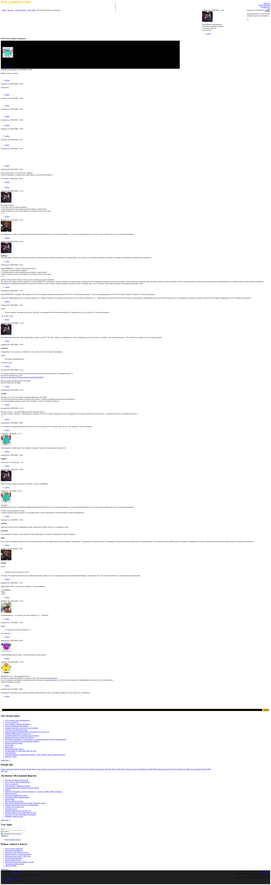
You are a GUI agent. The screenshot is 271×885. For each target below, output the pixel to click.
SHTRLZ (266, 873)
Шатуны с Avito (11, 756)
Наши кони (100, 769)
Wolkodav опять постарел (14, 816)
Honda (204, 769)
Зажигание (166, 769)
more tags (4, 771)
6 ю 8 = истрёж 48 (11, 722)
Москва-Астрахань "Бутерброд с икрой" (19, 862)
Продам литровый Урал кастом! (16, 726)
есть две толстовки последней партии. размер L (22, 741)
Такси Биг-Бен (10, 753)
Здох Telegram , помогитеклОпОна (17, 724)
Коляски (135, 769)
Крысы (129, 769)
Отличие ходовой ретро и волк (16, 730)
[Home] (16, 3)
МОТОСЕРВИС (11, 866)
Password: (5, 831)
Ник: (3, 829)
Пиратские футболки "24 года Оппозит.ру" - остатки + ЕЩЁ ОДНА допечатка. (33, 792)
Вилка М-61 (9, 745)
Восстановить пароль (13, 839)
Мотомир (108, 769)
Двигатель (174, 769)
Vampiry (8, 790)
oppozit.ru (198, 769)
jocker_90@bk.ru (51, 680)
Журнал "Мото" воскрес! (14, 801)
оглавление (15, 873)
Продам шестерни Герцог (14, 749)
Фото (33, 769)
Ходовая (23, 769)
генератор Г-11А (11, 809)
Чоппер (16, 769)
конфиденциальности (14, 879)
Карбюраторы (144, 769)
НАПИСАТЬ (265, 7)
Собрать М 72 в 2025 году (14, 807)
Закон (159, 769)
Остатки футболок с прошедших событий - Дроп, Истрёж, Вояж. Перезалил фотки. (35, 755)
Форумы (10, 10)
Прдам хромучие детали (14, 743)
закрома (8, 877)
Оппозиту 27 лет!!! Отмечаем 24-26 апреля (20, 814)
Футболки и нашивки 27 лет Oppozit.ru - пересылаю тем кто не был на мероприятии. (35, 739)
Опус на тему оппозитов (14, 848)
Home (4, 10)
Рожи (65, 769)
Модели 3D (116, 769)
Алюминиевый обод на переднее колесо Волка (22, 735)
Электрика (9, 769)
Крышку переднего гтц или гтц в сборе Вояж (21, 728)
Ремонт (74, 769)
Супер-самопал (41, 769)
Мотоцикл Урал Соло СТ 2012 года (18, 856)
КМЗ (151, 769)
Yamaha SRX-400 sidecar (13, 858)
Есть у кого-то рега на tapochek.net (17, 720)
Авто (192, 769)
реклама (8, 881)
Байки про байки (184, 769)
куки (39, 875)
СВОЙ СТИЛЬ (20, 10)
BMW (209, 769)
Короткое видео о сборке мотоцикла (18, 854)
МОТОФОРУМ (264, 5)
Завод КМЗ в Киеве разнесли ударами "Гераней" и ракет (25, 803)
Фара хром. (9, 747)
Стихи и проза (52, 769)
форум (17, 871)
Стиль (60, 769)
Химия (28, 769)
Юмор (3, 769)
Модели (123, 769)
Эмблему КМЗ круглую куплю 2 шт (18, 734)
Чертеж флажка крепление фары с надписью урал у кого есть (27, 732)
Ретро (69, 769)
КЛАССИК (31, 10)
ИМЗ (155, 769)
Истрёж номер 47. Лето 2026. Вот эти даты (20, 751)
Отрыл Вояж (9, 799)
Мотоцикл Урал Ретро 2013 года (16, 852)
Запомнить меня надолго (12, 834)
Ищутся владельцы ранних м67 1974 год (19, 737)
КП (269, 9)
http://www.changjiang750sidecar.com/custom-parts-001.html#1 (22, 377)
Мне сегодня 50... (11, 793)
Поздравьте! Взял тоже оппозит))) (17, 797)
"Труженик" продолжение (14, 864)
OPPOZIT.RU (265, 871)
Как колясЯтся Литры (13, 860)
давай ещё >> (5, 760)
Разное (80, 769)
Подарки (92, 769)
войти (8, 65)
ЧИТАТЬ (267, 3)
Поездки (86, 769)
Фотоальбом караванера (13, 850)
